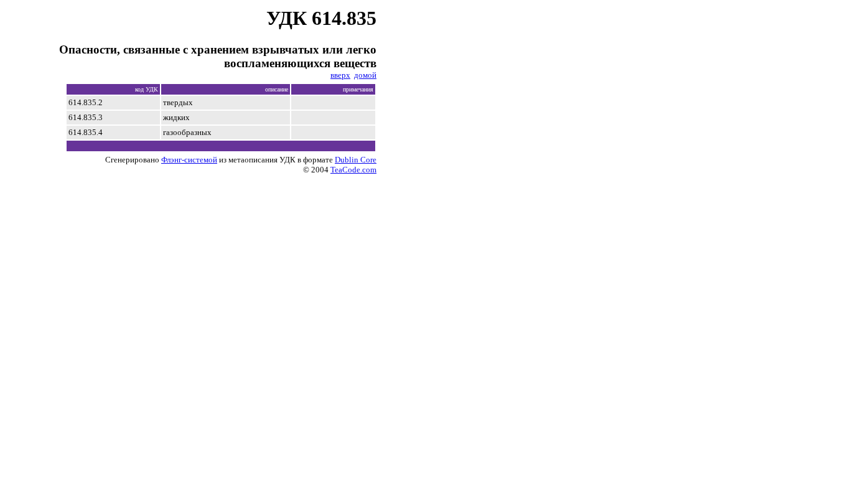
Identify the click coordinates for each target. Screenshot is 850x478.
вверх (340, 75)
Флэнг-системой (189, 159)
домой (365, 75)
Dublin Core (355, 159)
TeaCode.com (353, 169)
